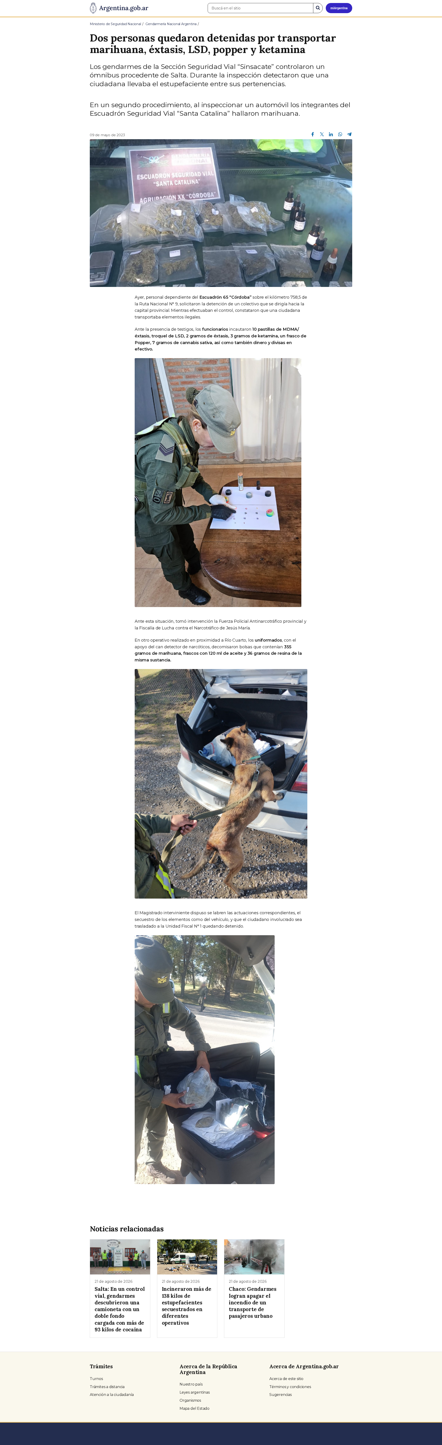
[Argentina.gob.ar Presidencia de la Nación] (119, 8)
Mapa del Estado (194, 1408)
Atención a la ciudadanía (112, 1394)
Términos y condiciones (290, 1387)
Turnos (96, 1379)
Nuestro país (191, 1384)
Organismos (190, 1400)
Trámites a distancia (107, 1387)
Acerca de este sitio (286, 1379)
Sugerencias (280, 1394)
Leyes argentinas (195, 1392)
